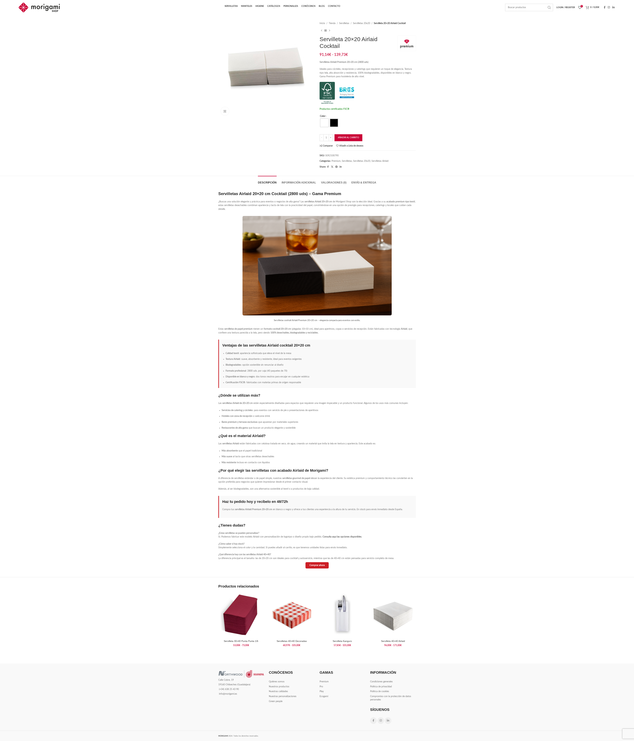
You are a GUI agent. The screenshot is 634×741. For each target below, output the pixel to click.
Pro (321, 686)
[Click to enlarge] (225, 111)
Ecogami (324, 696)
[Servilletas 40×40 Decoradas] (292, 615)
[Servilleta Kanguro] (342, 615)
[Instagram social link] (609, 7)
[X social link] (332, 167)
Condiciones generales (381, 682)
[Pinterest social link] (336, 167)
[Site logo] (39, 7)
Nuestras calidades (278, 691)
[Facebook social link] (605, 7)
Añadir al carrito (348, 138)
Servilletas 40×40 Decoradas (292, 641)
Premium (336, 161)
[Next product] (330, 30)
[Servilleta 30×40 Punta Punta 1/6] (241, 615)
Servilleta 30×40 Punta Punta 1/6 (241, 641)
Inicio (322, 23)
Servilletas (344, 23)
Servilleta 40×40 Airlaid (393, 641)
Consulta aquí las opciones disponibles (342, 537)
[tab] (267, 181)
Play (322, 691)
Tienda (332, 23)
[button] (624, 699)
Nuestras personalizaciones (282, 696)
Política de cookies (379, 691)
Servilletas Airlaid (380, 161)
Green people (275, 701)
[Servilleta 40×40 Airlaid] (393, 615)
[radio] (324, 123)
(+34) (229, 689)
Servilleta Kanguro (342, 641)
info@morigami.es (228, 694)
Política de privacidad (381, 686)
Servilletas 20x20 (361, 23)
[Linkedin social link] (613, 7)
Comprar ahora (317, 565)
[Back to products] (326, 30)
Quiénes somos (276, 682)
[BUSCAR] (549, 7)
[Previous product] (322, 30)
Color (322, 116)
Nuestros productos (279, 686)
